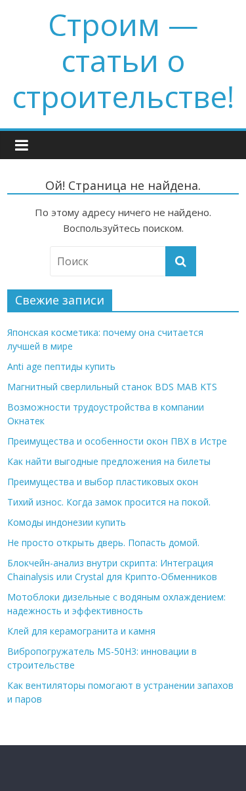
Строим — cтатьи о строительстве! (123, 60)
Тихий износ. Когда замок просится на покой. (109, 502)
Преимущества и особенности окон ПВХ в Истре (117, 441)
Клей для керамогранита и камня (81, 631)
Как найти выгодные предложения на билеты (109, 461)
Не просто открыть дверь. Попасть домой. (103, 542)
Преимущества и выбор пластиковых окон (102, 481)
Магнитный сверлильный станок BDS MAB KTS (112, 386)
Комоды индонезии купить (66, 522)
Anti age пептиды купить (61, 366)
